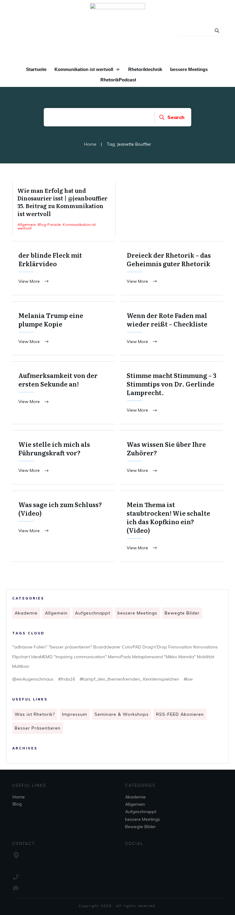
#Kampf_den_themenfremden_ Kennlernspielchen (129, 679)
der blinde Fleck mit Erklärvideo (63, 268)
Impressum (74, 714)
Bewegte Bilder (182, 613)
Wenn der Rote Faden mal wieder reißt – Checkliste (172, 328)
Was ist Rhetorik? (35, 714)
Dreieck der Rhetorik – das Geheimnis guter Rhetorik (172, 268)
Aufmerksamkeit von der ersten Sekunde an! (63, 393)
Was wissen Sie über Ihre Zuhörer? (172, 457)
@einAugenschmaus (33, 679)
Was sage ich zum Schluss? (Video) (63, 526)
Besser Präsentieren (38, 728)
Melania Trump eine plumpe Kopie (63, 328)
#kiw (188, 679)
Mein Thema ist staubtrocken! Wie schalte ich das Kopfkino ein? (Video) (172, 526)
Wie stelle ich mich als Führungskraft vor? (63, 457)
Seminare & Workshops (122, 714)
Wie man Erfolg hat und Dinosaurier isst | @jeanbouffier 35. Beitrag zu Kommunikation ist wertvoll (64, 208)
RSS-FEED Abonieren (180, 714)
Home (19, 797)
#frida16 (66, 679)
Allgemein (56, 613)
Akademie (26, 613)
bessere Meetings (137, 613)
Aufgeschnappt (92, 613)
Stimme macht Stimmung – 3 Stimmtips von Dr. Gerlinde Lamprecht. (172, 393)
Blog (17, 804)
